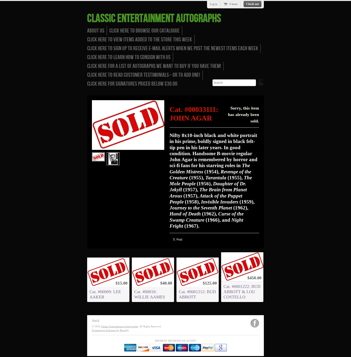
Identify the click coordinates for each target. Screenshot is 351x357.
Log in (213, 4)
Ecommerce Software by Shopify (110, 330)
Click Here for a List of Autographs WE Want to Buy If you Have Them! (154, 66)
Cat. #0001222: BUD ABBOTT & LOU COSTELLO (242, 291)
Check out (252, 4)
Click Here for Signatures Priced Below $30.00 (132, 83)
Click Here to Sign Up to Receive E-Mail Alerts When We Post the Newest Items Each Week (172, 48)
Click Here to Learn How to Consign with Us (128, 57)
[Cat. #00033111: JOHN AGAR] (98, 156)
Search (95, 320)
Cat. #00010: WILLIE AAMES (149, 294)
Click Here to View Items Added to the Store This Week (139, 39)
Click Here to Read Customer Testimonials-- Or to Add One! (143, 74)
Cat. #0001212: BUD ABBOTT (197, 294)
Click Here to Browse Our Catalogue (144, 30)
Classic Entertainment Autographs (154, 18)
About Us (95, 30)
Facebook (254, 323)
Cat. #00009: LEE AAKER (105, 294)
